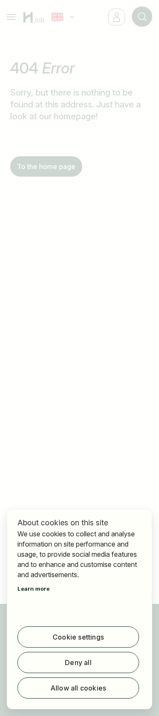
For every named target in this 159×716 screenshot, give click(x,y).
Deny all (78, 662)
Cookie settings (78, 637)
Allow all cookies (78, 688)
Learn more (33, 588)
